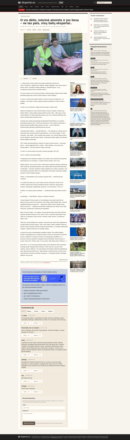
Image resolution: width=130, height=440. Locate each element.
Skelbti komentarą (29, 423)
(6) (71, 23)
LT (94, 2)
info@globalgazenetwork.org (56, 437)
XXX (66, 6)
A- (21, 78)
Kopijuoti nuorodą (46, 29)
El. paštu (39, 29)
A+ (30, 78)
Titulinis (20, 6)
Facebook (29, 29)
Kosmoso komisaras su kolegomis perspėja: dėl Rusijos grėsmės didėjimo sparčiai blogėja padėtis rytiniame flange (59, 9)
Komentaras (25, 410)
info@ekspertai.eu (47, 262)
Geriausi (43, 311)
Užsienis (47, 6)
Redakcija (71, 6)
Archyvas (77, 6)
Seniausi (36, 311)
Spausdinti (34, 78)
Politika (31, 6)
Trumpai (26, 6)
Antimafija (37, 6)
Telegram (34, 29)
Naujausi (29, 311)
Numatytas (26, 78)
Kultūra (42, 6)
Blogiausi (50, 311)
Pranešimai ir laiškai (55, 6)
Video (62, 6)
